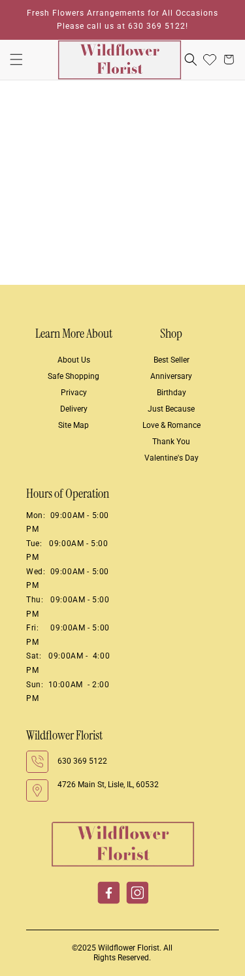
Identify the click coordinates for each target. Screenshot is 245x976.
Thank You (171, 441)
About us (73, 360)
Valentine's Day (171, 458)
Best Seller (171, 360)
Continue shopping (122, 223)
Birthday (171, 392)
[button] (16, 59)
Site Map (73, 425)
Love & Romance (171, 425)
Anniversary (171, 376)
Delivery (74, 409)
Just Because (171, 409)
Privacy (74, 392)
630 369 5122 (82, 761)
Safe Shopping (73, 376)
